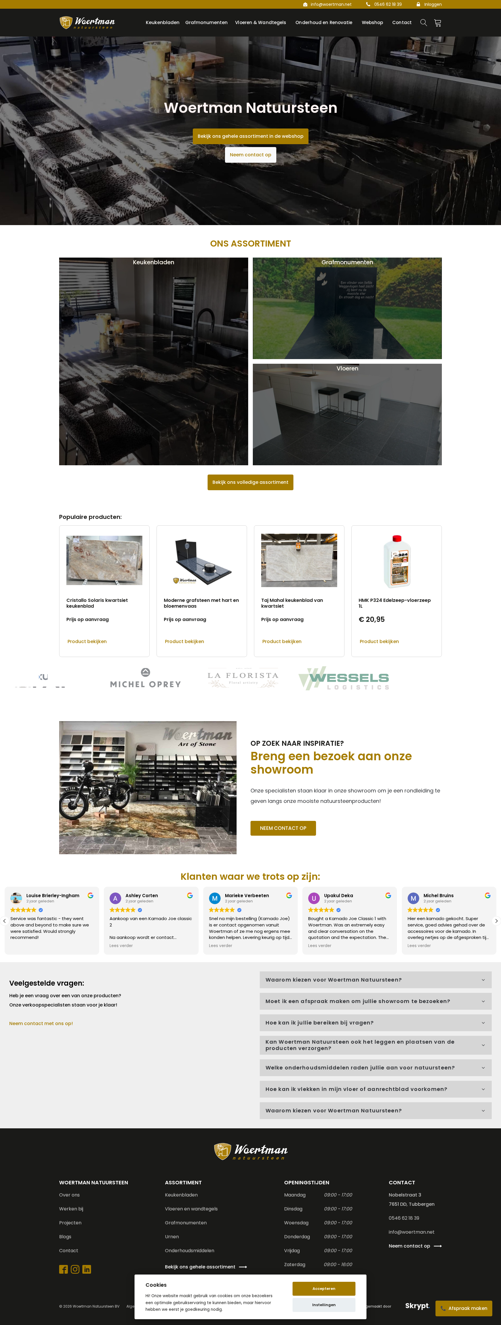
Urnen (172, 1236)
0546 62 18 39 (388, 4)
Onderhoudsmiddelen (189, 1250)
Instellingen (324, 1304)
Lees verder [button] (121, 946)
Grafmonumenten (186, 1222)
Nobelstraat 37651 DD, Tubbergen (412, 1200)
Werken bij (71, 1208)
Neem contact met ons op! (41, 1023)
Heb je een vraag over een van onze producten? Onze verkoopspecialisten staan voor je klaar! (65, 1000)
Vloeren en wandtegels (191, 1208)
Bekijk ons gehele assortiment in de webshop (251, 136)
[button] (496, 921)
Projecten (70, 1222)
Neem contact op (250, 154)
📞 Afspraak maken (463, 1308)
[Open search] (424, 22)
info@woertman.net (331, 4)
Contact (68, 1250)
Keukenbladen (181, 1195)
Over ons (69, 1195)
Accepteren (324, 1288)
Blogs (65, 1236)
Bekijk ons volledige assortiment (250, 482)
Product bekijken (87, 641)
